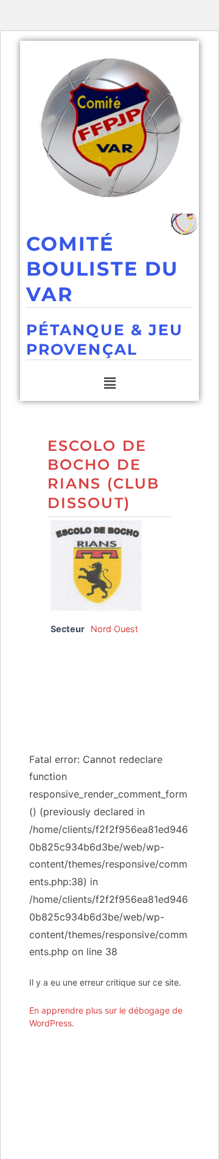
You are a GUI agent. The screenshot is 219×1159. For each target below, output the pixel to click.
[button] (109, 383)
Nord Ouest (114, 629)
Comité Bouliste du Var (102, 269)
